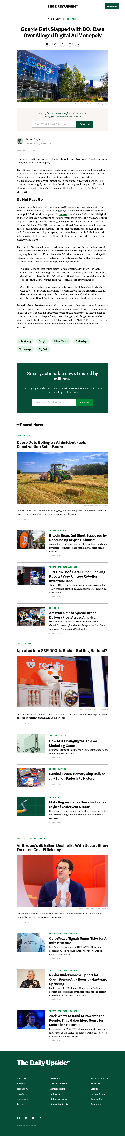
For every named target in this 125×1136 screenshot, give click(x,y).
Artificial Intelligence (63, 567)
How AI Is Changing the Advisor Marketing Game (73, 743)
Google (42, 341)
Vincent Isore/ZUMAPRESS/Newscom (96, 908)
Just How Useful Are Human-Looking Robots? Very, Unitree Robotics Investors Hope (77, 576)
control (63, 214)
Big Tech (72, 19)
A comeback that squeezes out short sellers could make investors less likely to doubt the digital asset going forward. (78, 547)
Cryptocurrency (57, 530)
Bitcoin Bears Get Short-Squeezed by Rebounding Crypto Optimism (78, 537)
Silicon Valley (61, 341)
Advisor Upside (58, 735)
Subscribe (85, 124)
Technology (54, 19)
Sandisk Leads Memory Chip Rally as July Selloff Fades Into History (77, 775)
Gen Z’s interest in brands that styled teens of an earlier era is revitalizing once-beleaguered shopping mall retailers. (78, 814)
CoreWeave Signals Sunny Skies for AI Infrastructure (78, 940)
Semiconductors (57, 769)
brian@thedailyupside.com (39, 143)
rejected (76, 184)
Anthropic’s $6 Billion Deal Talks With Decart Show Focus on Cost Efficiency (62, 847)
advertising (25, 341)
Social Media (24, 644)
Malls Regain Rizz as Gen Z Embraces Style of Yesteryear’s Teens (77, 804)
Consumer (54, 797)
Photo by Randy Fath (90, 505)
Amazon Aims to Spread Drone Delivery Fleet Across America (72, 614)
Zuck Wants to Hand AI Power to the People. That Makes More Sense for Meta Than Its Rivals (76, 1020)
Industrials (23, 435)
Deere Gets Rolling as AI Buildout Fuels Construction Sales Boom (51, 444)
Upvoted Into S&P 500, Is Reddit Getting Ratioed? (62, 650)
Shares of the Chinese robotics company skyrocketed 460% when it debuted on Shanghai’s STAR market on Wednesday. (78, 588)
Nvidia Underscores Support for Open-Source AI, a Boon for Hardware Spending (78, 979)
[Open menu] (8, 6)
